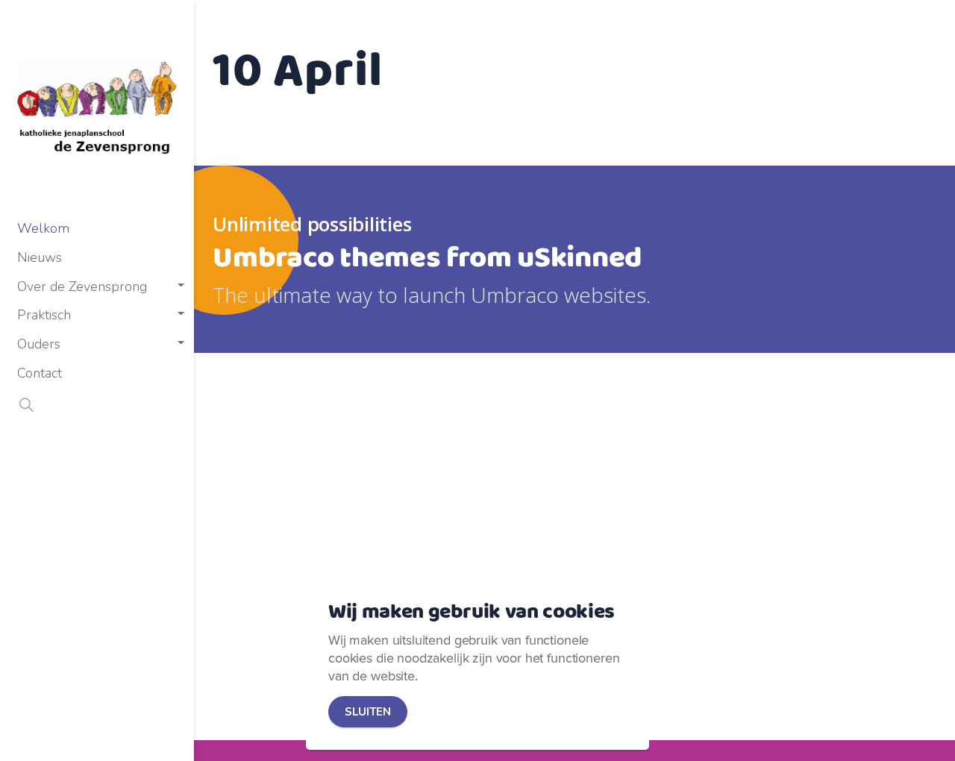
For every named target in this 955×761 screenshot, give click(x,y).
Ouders (38, 344)
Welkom (43, 228)
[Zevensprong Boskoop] (97, 107)
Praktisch (44, 315)
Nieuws (39, 257)
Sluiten (368, 711)
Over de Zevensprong (82, 286)
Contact (39, 373)
